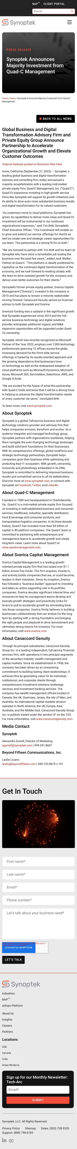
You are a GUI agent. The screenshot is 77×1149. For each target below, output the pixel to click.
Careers (7, 1026)
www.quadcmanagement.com (21, 547)
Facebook (24, 485)
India (5, 1059)
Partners (7, 1032)
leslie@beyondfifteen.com (19, 764)
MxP (36, 4)
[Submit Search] (72, 11)
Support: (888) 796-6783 (17, 1133)
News (12, 98)
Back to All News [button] (57, 119)
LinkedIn (52, 485)
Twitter (36, 485)
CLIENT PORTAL (54, 4)
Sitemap (30, 1128)
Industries (8, 993)
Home (5, 98)
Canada (6, 1053)
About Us (8, 1013)
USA (4, 1047)
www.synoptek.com (39, 406)
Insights (7, 1019)
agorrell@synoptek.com (17, 745)
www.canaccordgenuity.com (54, 719)
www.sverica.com (35, 631)
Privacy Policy (11, 1128)
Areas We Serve (10, 1065)
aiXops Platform (12, 1006)
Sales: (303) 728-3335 (55, 1128)
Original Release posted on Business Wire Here (32, 164)
